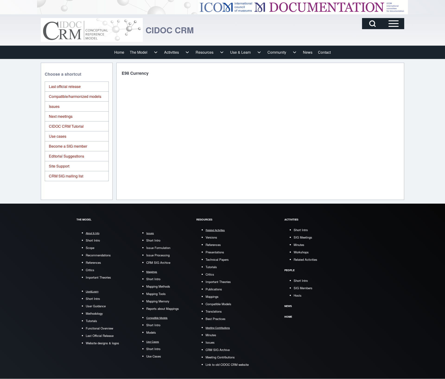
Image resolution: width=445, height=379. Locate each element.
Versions (211, 237)
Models (151, 332)
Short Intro (93, 240)
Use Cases (153, 356)
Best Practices (216, 319)
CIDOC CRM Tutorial (66, 126)
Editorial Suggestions (66, 156)
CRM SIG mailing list (66, 176)
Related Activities (305, 259)
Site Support (59, 166)
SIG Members (303, 288)
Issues (54, 106)
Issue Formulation (158, 247)
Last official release (65, 86)
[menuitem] (119, 52)
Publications (214, 289)
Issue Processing (158, 255)
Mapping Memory (157, 301)
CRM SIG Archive (158, 262)
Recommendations (98, 255)
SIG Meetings (303, 237)
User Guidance (96, 306)
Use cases (57, 136)
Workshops (301, 252)
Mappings (212, 296)
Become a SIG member (68, 146)
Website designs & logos (102, 343)
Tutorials (91, 321)
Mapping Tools (156, 294)
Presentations (215, 252)
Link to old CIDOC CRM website (227, 364)
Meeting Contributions (220, 357)
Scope (90, 247)
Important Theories (98, 277)
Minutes (211, 335)
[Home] (92, 30)
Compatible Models (218, 304)
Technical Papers (217, 259)
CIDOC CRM (170, 30)
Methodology (94, 313)
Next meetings (61, 116)
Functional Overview (99, 328)
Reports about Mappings (162, 308)
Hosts (298, 295)
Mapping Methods (158, 286)
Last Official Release (100, 335)
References (93, 262)
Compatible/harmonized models (75, 96)
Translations (214, 311)
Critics (90, 270)
